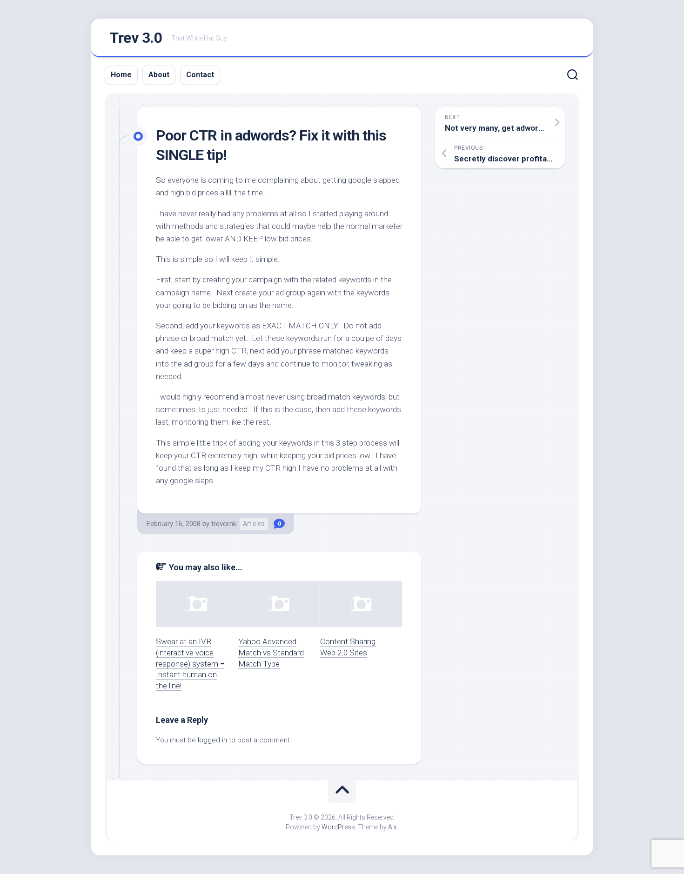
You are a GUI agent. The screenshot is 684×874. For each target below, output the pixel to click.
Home (121, 74)
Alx (392, 827)
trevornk (223, 524)
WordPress (338, 827)
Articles (254, 523)
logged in (212, 740)
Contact (200, 74)
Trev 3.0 (135, 38)
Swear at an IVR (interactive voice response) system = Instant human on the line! (190, 663)
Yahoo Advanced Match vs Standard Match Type (271, 652)
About (158, 74)
